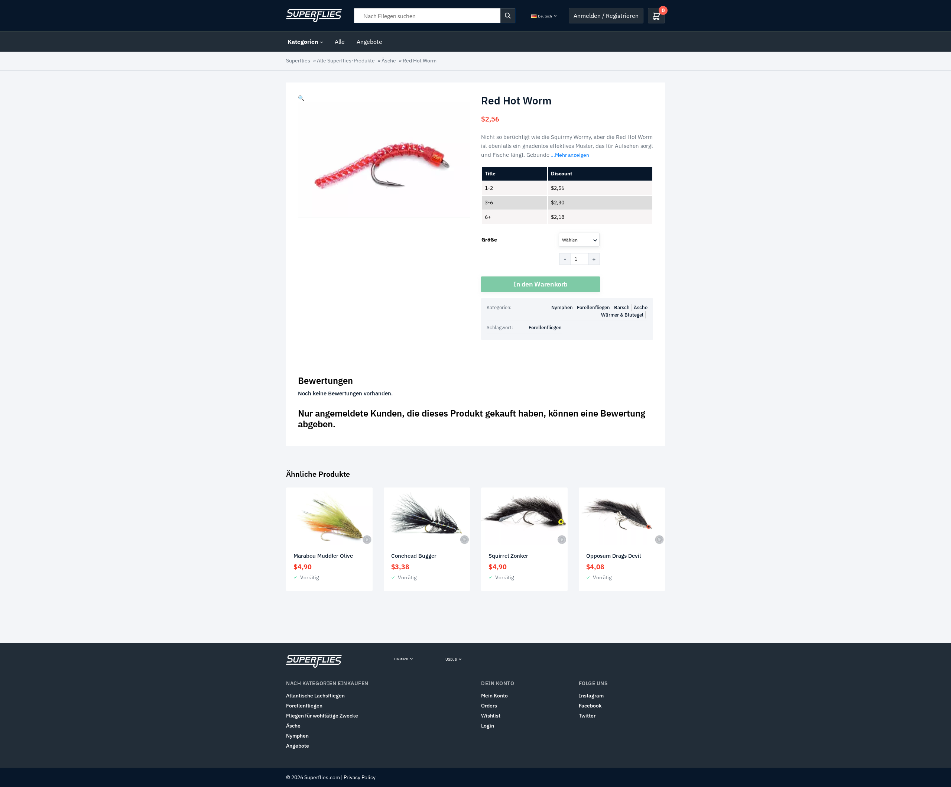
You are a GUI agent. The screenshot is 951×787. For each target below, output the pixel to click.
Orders (489, 705)
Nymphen (562, 307)
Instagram (591, 695)
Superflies (298, 60)
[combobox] (579, 240)
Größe (489, 239)
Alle (340, 41)
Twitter (587, 715)
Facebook (590, 705)
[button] (301, 98)
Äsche (389, 60)
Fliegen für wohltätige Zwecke (322, 715)
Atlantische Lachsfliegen (315, 695)
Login (487, 725)
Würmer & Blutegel (622, 315)
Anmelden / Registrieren (606, 15)
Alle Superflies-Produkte (346, 60)
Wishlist (490, 715)
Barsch (622, 307)
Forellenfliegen (593, 307)
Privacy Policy (360, 777)
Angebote (369, 41)
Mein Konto (494, 695)
